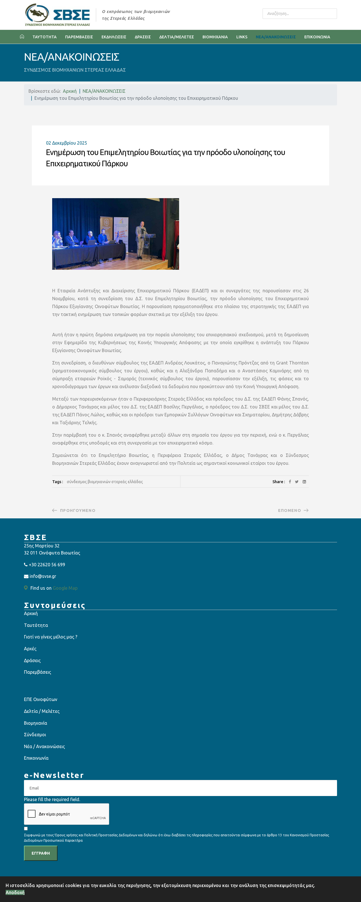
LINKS (241, 37)
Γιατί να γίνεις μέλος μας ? (50, 636)
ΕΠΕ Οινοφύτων (40, 699)
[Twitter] (297, 481)
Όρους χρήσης (66, 835)
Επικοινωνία (36, 757)
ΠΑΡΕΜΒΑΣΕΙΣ (79, 37)
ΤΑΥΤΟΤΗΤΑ (44, 37)
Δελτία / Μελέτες (42, 711)
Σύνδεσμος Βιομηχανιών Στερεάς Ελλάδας (105, 481)
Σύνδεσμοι (35, 734)
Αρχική (31, 613)
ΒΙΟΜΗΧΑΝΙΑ (215, 37)
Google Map (65, 588)
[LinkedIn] (304, 481)
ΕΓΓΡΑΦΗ (41, 853)
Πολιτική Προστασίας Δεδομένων (111, 835)
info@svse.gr (43, 576)
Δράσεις (32, 660)
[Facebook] (290, 481)
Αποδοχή (15, 892)
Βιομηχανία (35, 723)
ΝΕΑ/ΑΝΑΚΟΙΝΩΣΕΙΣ (276, 37)
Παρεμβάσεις (37, 672)
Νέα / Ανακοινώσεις (44, 746)
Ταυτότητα (36, 625)
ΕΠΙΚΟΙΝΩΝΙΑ (317, 37)
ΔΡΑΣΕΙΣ (143, 37)
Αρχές (30, 648)
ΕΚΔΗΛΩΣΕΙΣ (114, 37)
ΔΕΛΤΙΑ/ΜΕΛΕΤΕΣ (176, 37)
